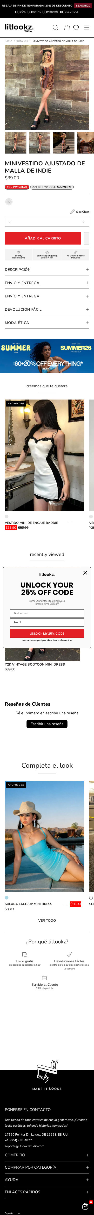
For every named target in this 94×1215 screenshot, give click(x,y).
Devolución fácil (23, 309)
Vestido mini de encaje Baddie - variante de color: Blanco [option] (6, 516)
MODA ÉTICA (17, 322)
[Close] (85, 572)
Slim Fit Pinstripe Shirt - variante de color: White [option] (91, 897)
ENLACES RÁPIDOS (22, 1192)
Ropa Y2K (22, 41)
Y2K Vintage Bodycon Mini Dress (35, 664)
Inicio (8, 41)
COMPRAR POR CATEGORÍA (30, 1167)
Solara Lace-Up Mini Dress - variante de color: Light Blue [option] (6, 897)
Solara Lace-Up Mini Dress (28, 904)
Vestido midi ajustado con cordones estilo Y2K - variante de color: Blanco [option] (91, 516)
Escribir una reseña (47, 724)
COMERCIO (15, 1155)
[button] (55, 27)
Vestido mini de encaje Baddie (31, 523)
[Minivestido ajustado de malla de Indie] (16, 143)
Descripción (18, 269)
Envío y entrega (22, 296)
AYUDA (12, 1179)
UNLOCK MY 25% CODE (47, 633)
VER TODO (47, 920)
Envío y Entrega (22, 283)
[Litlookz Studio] (19, 27)
